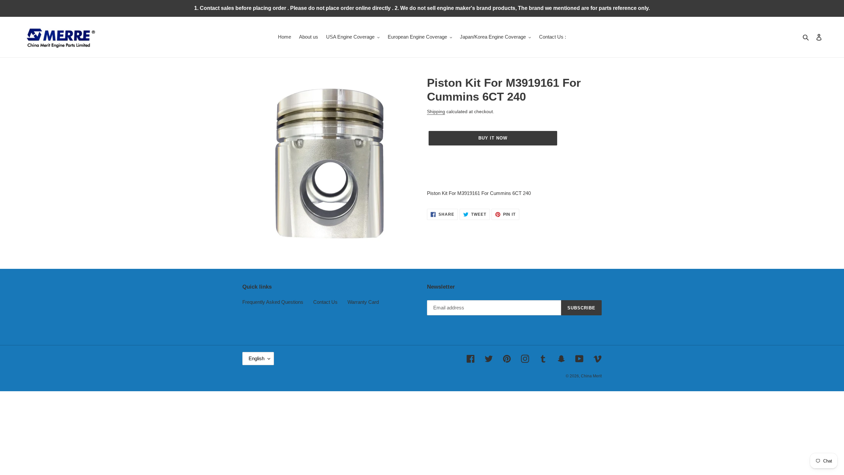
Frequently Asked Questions (272, 302)
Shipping (436, 111)
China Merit (591, 376)
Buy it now (492, 138)
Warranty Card (363, 302)
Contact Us (325, 302)
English (256, 358)
